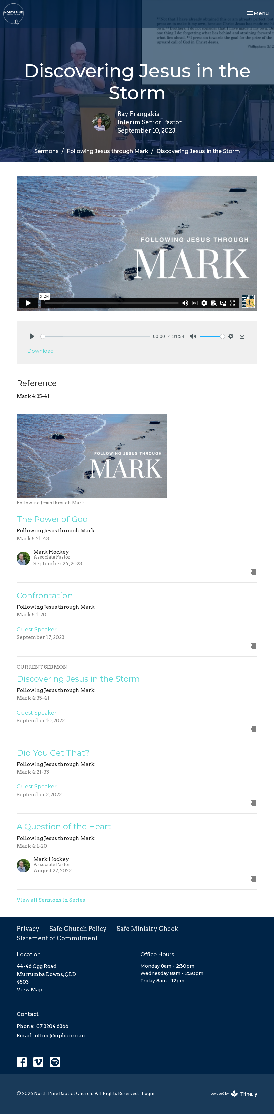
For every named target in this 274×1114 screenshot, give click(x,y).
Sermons (46, 151)
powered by (230, 1099)
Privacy (28, 928)
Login (148, 1093)
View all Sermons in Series (51, 900)
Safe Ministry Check (147, 928)
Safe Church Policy (78, 928)
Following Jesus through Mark (107, 151)
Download (40, 351)
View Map (29, 990)
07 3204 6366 (52, 1026)
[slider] (95, 336)
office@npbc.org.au (60, 1036)
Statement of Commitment (57, 938)
